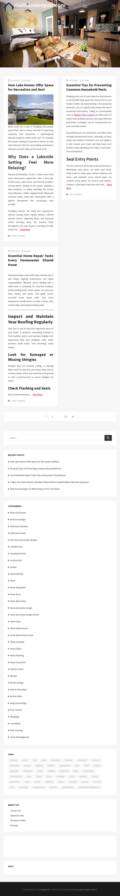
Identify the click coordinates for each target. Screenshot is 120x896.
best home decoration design (23, 540)
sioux (12, 787)
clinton (24, 760)
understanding (38, 787)
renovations (14, 782)
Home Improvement (19, 628)
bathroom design (18, 519)
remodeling (15, 723)
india (29, 776)
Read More (25, 229)
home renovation (18, 662)
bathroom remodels (19, 526)
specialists (23, 787)
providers (83, 776)
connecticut (82, 760)
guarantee (14, 771)
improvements (15, 776)
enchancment (65, 765)
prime (72, 776)
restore (61, 782)
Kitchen (13, 676)
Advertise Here (17, 815)
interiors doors (17, 669)
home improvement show (21, 635)
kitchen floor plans (18, 689)
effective (51, 765)
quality (95, 776)
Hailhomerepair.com (40, 5)
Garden (13, 567)
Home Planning (18, 236)
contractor (96, 760)
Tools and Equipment (19, 737)
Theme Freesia (56, 889)
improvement (88, 771)
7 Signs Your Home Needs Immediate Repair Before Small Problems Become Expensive (49, 482)
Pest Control (76, 194)
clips (34, 760)
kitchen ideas (16, 696)
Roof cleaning (16, 730)
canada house (16, 546)
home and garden (18, 587)
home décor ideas (18, 601)
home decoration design (21, 608)
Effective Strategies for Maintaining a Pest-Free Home (35, 488)
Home (13, 580)
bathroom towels (18, 533)
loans (49, 776)
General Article (16, 573)
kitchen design (17, 682)
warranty (53, 787)
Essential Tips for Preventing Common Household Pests (89, 87)
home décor (15, 594)
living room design (18, 703)
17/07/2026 (73, 80)
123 (66, 416)
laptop (38, 776)
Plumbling (14, 716)
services (85, 782)
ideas (76, 771)
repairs (37, 782)
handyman (28, 771)
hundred (51, 771)
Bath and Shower (18, 512)
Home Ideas (15, 621)
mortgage (60, 776)
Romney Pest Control (84, 114)
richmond (72, 782)
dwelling (39, 765)
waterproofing (67, 787)
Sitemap (14, 825)
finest (86, 765)
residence (49, 782)
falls (77, 765)
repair (27, 782)
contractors (14, 765)
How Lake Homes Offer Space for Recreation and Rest (30, 87)
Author (27, 80)
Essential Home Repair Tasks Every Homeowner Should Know (30, 260)
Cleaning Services (18, 553)
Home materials (17, 641)
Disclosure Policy (18, 820)
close (44, 760)
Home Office (15, 648)
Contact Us (15, 810)
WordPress (68, 889)
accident (13, 760)
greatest (97, 765)
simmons (96, 782)
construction (16, 560)
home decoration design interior (24, 614)
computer (68, 760)
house (40, 771)
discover (27, 765)
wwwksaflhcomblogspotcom (89, 787)
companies (55, 760)
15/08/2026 (14, 80)
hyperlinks (64, 771)
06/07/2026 (14, 251)
